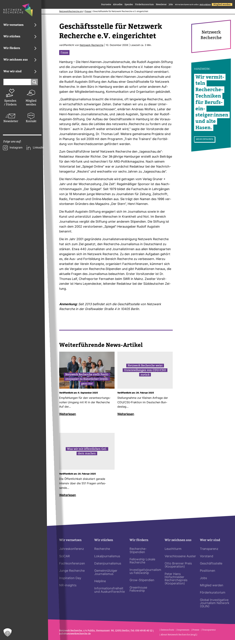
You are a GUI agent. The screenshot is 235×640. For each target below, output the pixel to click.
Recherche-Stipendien (138, 550)
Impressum (183, 629)
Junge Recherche (72, 571)
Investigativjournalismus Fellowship (145, 571)
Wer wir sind (210, 540)
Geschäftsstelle (211, 563)
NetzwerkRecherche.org (71, 11)
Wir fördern (139, 540)
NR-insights (67, 585)
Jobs (171, 4)
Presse (88, 11)
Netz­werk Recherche (91, 45)
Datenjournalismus (107, 563)
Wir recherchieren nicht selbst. (193, 4)
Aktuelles (117, 4)
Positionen (207, 571)
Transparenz (209, 549)
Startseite (106, 4)
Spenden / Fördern (10, 102)
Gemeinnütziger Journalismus (105, 572)
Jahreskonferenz (71, 549)
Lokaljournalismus (107, 556)
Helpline (100, 581)
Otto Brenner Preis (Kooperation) (178, 565)
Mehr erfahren (204, 139)
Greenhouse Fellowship (138, 589)
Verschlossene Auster (180, 556)
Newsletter (10, 121)
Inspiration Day (70, 578)
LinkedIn (38, 147)
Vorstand (206, 556)
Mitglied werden (31, 102)
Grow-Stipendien (142, 580)
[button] (7, 632)
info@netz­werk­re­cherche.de (75, 633)
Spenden (129, 4)
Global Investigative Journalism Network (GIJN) (214, 603)
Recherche (102, 549)
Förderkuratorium (144, 4)
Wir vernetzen (70, 540)
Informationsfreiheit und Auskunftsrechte (109, 590)
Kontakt (31, 121)
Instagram (16, 147)
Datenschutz (167, 629)
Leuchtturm (173, 549)
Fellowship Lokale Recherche (142, 561)
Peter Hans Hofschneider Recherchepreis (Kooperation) (176, 579)
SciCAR (64, 556)
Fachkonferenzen (72, 563)
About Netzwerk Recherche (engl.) (179, 634)
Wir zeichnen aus (178, 540)
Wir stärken (103, 540)
